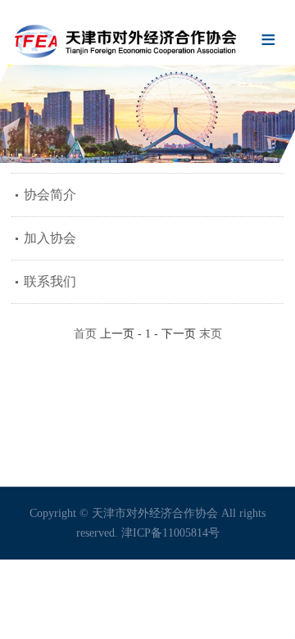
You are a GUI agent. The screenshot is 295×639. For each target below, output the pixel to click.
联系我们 (50, 281)
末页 (210, 334)
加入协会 (50, 238)
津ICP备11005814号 (170, 533)
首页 (85, 334)
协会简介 (50, 195)
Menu (268, 41)
